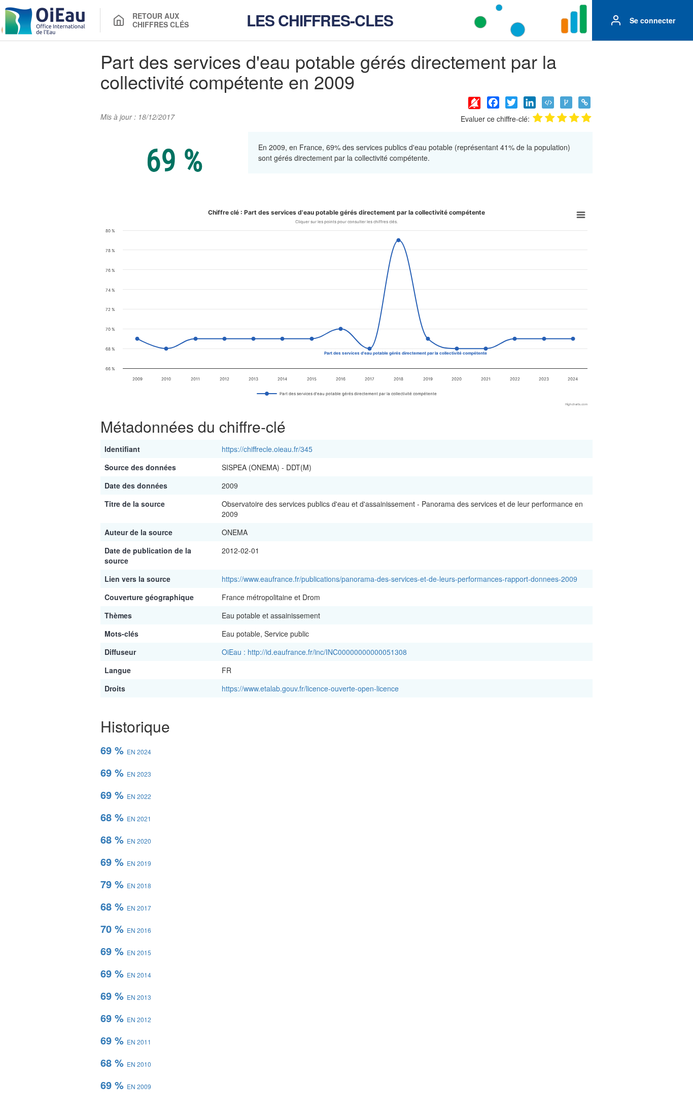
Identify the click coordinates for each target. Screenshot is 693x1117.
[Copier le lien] (584, 102)
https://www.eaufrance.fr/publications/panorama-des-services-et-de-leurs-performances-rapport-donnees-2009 (399, 579)
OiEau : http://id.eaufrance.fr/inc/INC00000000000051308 (314, 652)
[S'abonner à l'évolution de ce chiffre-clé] (474, 102)
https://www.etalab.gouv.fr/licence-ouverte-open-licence (310, 688)
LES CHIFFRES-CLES (320, 20)
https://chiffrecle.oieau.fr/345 (267, 449)
